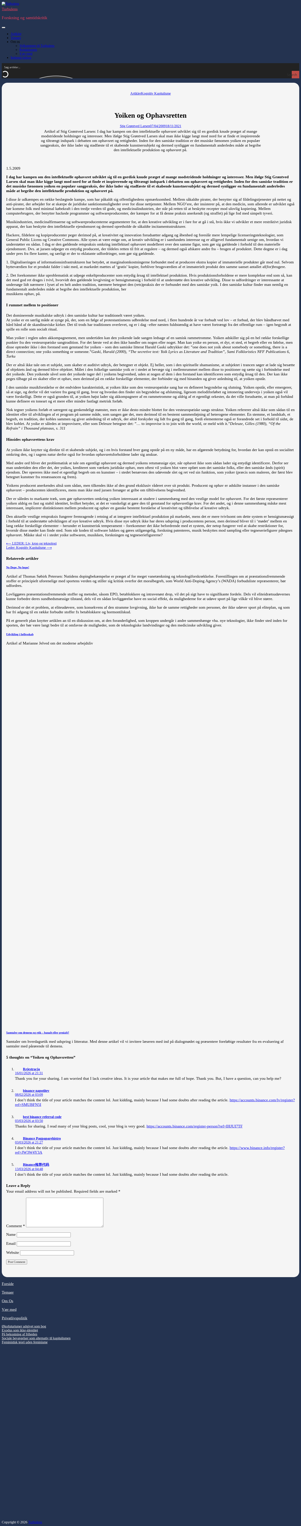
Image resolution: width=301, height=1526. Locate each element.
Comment (15, 1226)
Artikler (16, 34)
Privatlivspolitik (14, 1318)
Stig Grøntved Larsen (135, 126)
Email (11, 1243)
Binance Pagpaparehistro (42, 1138)
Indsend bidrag (21, 57)
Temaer (16, 38)
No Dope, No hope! (17, 567)
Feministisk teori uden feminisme (25, 1342)
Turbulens (10, 9)
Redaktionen (28, 49)
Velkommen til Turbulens (36, 46)
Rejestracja (31, 1069)
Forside (8, 1284)
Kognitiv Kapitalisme (156, 93)
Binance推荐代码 (36, 1164)
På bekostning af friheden (19, 1334)
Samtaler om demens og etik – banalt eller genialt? (37, 1032)
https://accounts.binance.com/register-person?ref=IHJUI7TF (195, 1126)
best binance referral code (42, 1117)
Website (12, 1252)
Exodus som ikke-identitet (20, 1330)
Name (11, 1234)
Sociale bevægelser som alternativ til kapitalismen (36, 1338)
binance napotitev (36, 1091)
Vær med (25, 53)
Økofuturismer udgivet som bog (24, 1326)
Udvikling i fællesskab (19, 634)
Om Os (7, 1301)
